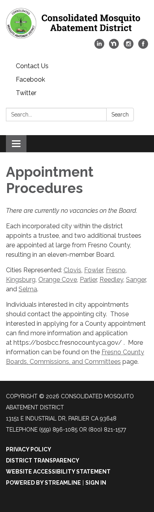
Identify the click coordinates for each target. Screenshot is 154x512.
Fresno (116, 270)
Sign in (95, 483)
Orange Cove (57, 279)
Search (120, 114)
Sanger (136, 279)
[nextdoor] (114, 46)
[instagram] (128, 46)
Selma (28, 289)
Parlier (88, 279)
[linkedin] (99, 46)
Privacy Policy (28, 449)
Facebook (30, 79)
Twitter (26, 93)
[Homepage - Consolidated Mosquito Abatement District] (77, 23)
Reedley (111, 279)
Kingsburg (21, 279)
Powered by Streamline (43, 483)
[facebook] (143, 46)
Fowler (93, 270)
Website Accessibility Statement (58, 471)
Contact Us (32, 66)
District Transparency (42, 460)
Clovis (72, 270)
